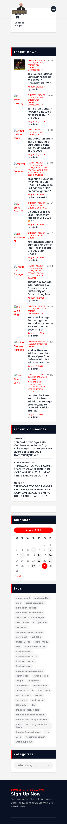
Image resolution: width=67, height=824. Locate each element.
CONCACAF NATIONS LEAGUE (29, 632)
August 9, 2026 (35, 366)
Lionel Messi (22, 685)
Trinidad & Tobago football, (36, 271)
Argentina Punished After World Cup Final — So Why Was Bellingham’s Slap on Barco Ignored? (40, 185)
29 (44, 566)
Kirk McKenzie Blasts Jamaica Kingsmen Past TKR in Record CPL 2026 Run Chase (40, 248)
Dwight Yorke (23, 641)
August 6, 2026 (35, 414)
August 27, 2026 (36, 121)
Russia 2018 (44, 690)
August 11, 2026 (36, 333)
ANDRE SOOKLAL (41, 598)
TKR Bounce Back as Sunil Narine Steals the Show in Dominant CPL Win (40, 79)
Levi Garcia (33, 680)
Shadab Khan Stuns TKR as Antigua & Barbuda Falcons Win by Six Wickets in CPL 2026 (40, 144)
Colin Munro (22, 622)
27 (33, 566)
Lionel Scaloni (40, 685)
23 (50, 560)
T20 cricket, (34, 66)
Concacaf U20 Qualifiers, (37, 378)
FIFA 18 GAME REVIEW (35, 646)
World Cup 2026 (24, 741)
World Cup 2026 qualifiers (36, 173)
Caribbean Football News (29, 612)
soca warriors (23, 695)
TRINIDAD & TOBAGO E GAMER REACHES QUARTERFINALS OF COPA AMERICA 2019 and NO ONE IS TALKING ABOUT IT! (33, 470)
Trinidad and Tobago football (31, 719)
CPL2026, (39, 62)
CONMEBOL (21, 636)
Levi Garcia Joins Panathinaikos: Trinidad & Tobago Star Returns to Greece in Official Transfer (40, 403)
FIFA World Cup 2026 (26, 656)
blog (18, 602)
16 (50, 555)
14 (39, 555)
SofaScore (21, 700)
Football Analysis (25, 661)
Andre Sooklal (39, 197)
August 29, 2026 (36, 86)
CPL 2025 (36, 636)
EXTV (18, 646)
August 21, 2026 (36, 194)
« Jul (18, 575)
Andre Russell (23, 598)
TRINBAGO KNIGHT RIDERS (27, 709)
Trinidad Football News (28, 732)
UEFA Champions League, (37, 385)
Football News (23, 666)
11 (22, 555)
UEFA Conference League (36, 390)
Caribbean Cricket (35, 602)
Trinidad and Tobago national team (31, 726)
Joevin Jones (22, 675)
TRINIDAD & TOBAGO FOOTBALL (30, 714)
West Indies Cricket (35, 736)
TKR (33, 705)
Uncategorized (35, 70)
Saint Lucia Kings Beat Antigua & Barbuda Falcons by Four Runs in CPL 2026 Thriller (40, 323)
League (19, 680)
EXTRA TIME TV (41, 641)
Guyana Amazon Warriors (29, 671)
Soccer (38, 695)
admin (34, 89)
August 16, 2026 (36, 257)
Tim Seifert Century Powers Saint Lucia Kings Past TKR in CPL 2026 (40, 113)
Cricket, (32, 65)
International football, (34, 383)
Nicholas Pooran (25, 690)
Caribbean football (26, 607)
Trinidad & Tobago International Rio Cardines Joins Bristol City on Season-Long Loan (40, 288)
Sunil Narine (38, 700)
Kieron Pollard (40, 675)
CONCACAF (21, 627)
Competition (40, 622)
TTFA (47, 732)
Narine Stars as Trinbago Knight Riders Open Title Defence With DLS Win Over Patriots (39, 356)
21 (39, 560)
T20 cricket (42, 134)
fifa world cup (23, 651)
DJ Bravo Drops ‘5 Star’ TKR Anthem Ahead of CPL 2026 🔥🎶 (39, 216)
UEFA (18, 736)
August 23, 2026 (36, 154)
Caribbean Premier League (30, 617)
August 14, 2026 (36, 297)
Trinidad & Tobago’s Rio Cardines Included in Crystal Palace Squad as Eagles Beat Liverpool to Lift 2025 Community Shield (33, 449)
